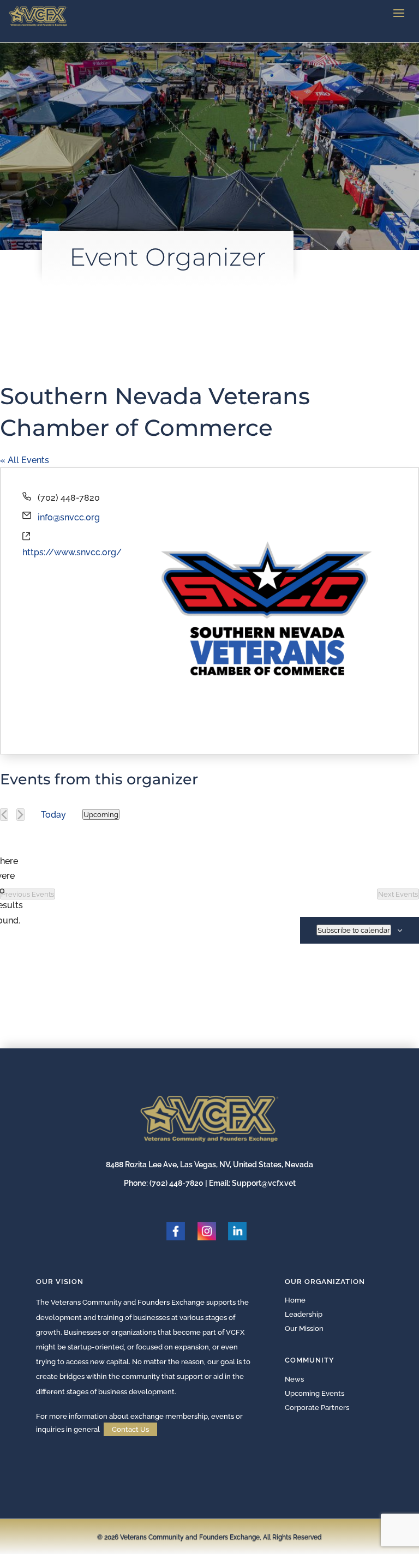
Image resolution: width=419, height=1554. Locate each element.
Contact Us (130, 1429)
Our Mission (304, 1328)
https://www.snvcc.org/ (72, 552)
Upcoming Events (314, 1393)
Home (295, 1300)
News (294, 1379)
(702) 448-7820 (176, 1183)
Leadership (303, 1314)
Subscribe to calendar (354, 930)
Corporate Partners (317, 1407)
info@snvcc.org (69, 517)
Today (53, 814)
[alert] (8, 891)
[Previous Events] (4, 814)
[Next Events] (20, 814)
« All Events (24, 460)
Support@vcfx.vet (264, 1183)
